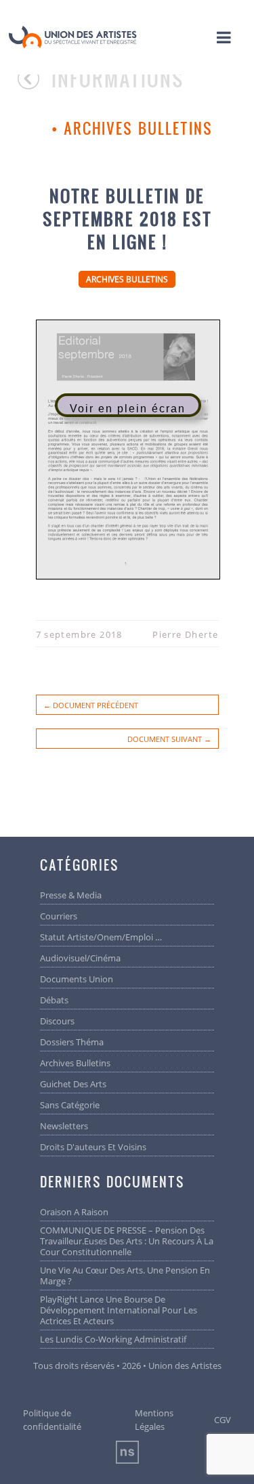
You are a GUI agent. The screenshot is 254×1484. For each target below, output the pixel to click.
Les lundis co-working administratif (113, 1339)
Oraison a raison (74, 1211)
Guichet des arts (73, 1083)
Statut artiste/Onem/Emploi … (101, 937)
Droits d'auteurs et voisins (93, 1146)
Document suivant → (169, 739)
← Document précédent (90, 705)
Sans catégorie (70, 1104)
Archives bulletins (138, 128)
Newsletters (64, 1125)
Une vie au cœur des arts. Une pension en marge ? (125, 1275)
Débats (54, 1000)
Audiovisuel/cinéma (80, 958)
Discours (57, 1021)
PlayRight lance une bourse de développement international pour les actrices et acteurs (118, 1310)
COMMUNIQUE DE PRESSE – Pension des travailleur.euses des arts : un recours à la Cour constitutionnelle (126, 1241)
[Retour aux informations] (34, 85)
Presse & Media (71, 895)
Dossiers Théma (72, 1041)
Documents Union (76, 979)
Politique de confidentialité (52, 1420)
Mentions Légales (154, 1420)
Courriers (58, 916)
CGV (222, 1420)
